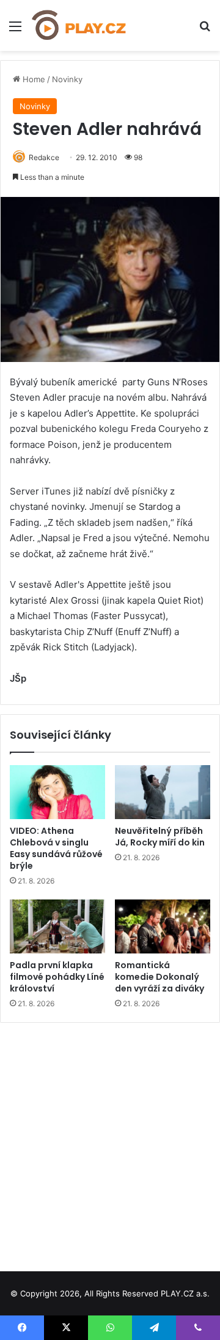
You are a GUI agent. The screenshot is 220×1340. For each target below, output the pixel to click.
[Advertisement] (110, 1142)
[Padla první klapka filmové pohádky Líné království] (57, 926)
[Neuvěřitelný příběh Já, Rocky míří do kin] (162, 792)
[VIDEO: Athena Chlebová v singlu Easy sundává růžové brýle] (57, 792)
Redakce (44, 157)
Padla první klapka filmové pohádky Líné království (57, 977)
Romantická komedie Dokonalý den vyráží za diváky (159, 977)
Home (32, 79)
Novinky (67, 79)
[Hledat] (205, 30)
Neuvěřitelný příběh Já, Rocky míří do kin (160, 837)
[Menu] (15, 30)
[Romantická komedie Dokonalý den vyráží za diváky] (162, 926)
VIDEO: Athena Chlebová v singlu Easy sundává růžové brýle (56, 848)
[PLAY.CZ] (79, 25)
